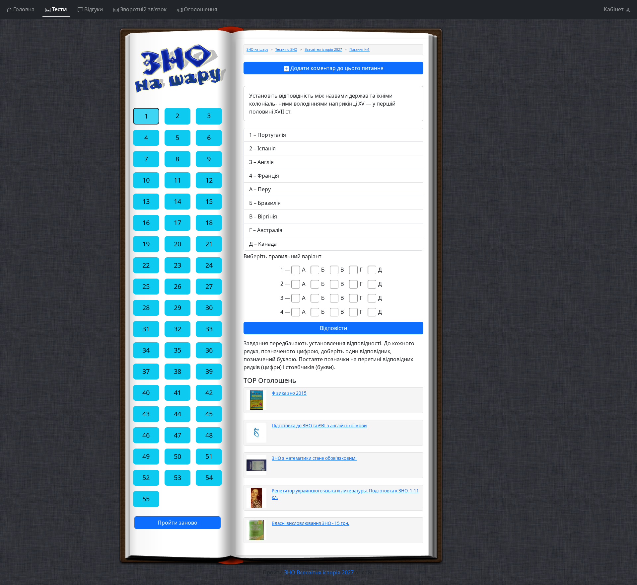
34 (146, 350)
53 (177, 477)
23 (177, 265)
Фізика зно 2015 (289, 393)
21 (209, 243)
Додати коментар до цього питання (336, 68)
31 (146, 328)
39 (209, 371)
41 (177, 392)
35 (177, 350)
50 (177, 456)
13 (146, 201)
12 (209, 180)
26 (177, 286)
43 (146, 413)
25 (146, 286)
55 (146, 498)
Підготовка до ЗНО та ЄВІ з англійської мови (319, 426)
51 (209, 456)
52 (146, 477)
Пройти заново (177, 522)
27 (209, 286)
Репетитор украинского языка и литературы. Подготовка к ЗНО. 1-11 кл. (345, 494)
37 (146, 371)
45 (209, 413)
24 (209, 265)
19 (146, 243)
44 (177, 413)
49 (146, 456)
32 (177, 328)
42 (209, 392)
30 (209, 307)
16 (146, 222)
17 (177, 222)
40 (146, 392)
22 (146, 265)
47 (177, 435)
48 (209, 435)
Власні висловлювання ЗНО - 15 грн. (310, 523)
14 (177, 201)
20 (177, 243)
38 (177, 371)
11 (177, 180)
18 (209, 222)
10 (146, 180)
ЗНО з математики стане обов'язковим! (314, 458)
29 (177, 307)
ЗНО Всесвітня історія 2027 (319, 572)
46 (146, 435)
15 (209, 201)
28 (146, 307)
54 (209, 477)
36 (209, 350)
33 (209, 328)
